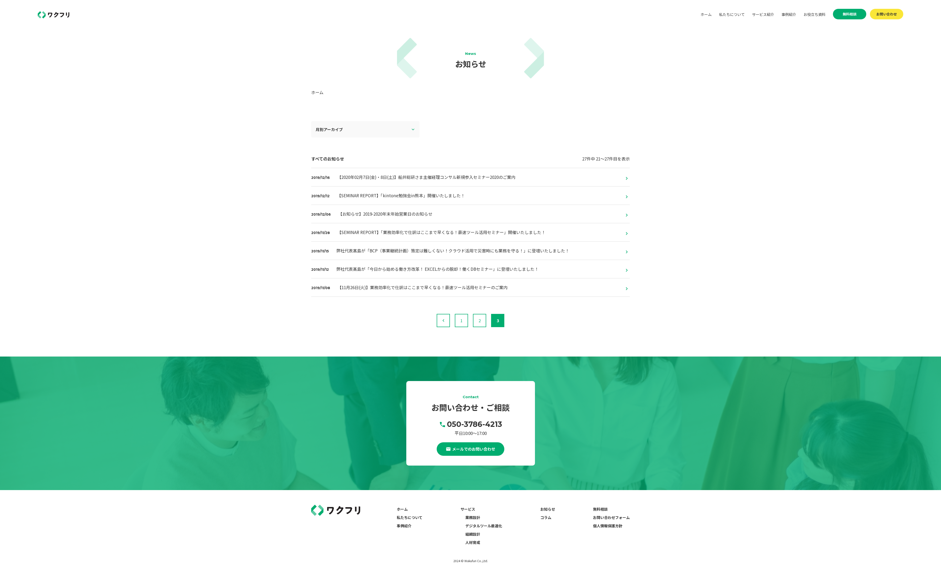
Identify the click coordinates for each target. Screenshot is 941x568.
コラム (545, 517)
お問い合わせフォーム (611, 517)
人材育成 (472, 542)
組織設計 (472, 534)
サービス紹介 (763, 14)
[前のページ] (443, 320)
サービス (467, 509)
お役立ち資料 (815, 14)
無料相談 (849, 14)
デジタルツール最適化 (483, 525)
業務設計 (472, 517)
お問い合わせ (886, 14)
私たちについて (732, 14)
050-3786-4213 (474, 424)
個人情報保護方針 (607, 525)
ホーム (706, 14)
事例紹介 (788, 14)
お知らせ (547, 509)
